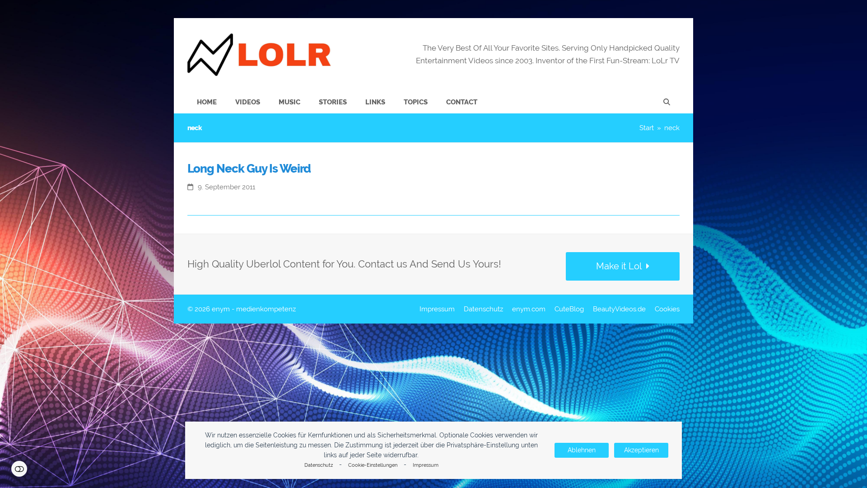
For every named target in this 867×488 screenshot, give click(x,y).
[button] (666, 102)
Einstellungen (19, 469)
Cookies (667, 309)
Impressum (425, 465)
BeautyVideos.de (619, 309)
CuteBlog (569, 309)
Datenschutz (318, 465)
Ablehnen (582, 450)
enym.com (528, 309)
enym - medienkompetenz (254, 309)
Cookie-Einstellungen (372, 465)
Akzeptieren (641, 450)
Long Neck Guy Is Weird (249, 168)
